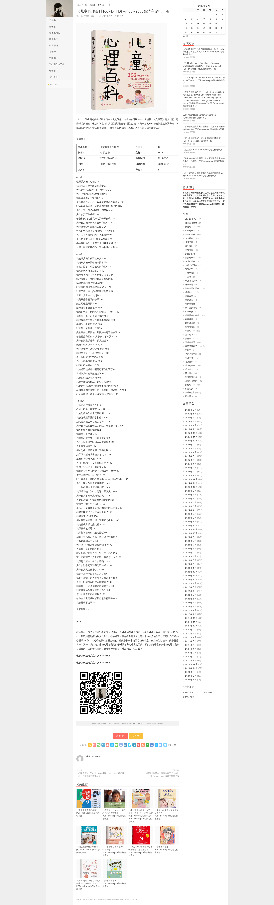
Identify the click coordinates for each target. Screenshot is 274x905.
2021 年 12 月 (191, 617)
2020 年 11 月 (191, 668)
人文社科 (189, 238)
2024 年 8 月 (191, 494)
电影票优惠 (190, 323)
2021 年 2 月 (191, 656)
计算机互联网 (191, 380)
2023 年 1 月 (191, 567)
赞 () (121, 735)
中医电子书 (190, 230)
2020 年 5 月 (191, 675)
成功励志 (189, 292)
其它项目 (189, 245)
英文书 (52, 20)
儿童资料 (189, 242)
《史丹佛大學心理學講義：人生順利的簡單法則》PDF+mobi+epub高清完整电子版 (203, 174)
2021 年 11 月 (191, 621)
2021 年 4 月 (191, 648)
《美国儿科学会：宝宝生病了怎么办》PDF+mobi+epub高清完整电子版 (162, 774)
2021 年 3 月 (191, 652)
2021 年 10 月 (191, 625)
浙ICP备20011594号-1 (129, 899)
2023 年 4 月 (191, 556)
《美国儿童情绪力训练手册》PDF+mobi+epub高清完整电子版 (88, 849)
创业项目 (53, 76)
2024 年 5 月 (191, 506)
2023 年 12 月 (191, 525)
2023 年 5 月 (191, 552)
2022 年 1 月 (191, 614)
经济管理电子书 (192, 346)
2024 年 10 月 (191, 486)
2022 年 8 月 (191, 587)
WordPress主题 (109, 899)
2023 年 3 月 (191, 560)
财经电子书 (190, 384)
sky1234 (96, 756)
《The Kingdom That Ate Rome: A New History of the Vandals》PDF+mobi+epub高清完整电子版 (204, 80)
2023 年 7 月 (191, 544)
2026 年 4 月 (191, 417)
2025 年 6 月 (191, 456)
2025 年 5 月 (191, 459)
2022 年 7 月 (191, 590)
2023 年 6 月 (191, 548)
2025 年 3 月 (191, 467)
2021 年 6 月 (191, 641)
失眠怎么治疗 (191, 265)
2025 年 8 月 (191, 448)
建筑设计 (189, 284)
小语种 (52, 51)
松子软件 (207, 692)
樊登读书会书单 (192, 315)
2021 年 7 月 (191, 637)
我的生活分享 (59, 8)
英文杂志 (53, 39)
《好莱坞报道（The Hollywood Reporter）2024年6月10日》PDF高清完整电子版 (100, 774)
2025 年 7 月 (191, 452)
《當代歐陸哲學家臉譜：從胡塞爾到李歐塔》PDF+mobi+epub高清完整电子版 (203, 139)
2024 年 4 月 (191, 510)
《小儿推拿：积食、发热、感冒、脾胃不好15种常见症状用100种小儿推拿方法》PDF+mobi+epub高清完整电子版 (140, 815)
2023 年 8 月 (191, 540)
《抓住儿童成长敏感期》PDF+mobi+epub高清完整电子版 (88, 812)
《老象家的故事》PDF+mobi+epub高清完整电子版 (166, 849)
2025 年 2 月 (191, 471)
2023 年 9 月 (191, 537)
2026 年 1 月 (191, 429)
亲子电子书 (102, 5)
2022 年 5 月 (191, 598)
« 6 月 (185, 36)
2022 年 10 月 (191, 579)
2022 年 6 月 (191, 594)
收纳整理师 (190, 303)
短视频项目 (190, 326)
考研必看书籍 (191, 353)
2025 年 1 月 (191, 475)
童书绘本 (189, 334)
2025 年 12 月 (191, 432)
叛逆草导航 (187, 692)
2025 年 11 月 (191, 436)
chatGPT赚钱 (191, 222)
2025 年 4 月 (191, 463)
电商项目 (189, 319)
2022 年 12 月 (191, 571)
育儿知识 (189, 361)
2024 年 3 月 (191, 513)
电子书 (52, 70)
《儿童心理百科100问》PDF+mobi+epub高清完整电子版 (122, 11)
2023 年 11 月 (191, 529)
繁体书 (52, 26)
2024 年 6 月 (191, 502)
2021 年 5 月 (191, 644)
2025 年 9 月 (191, 444)
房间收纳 (189, 296)
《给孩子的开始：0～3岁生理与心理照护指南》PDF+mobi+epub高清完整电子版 (114, 814)
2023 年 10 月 (191, 533)
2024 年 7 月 (191, 498)
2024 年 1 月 (191, 521)
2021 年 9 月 (191, 629)
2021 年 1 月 (191, 660)
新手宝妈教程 (191, 307)
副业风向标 (190, 253)
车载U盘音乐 (191, 392)
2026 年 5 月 (191, 413)
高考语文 (189, 396)
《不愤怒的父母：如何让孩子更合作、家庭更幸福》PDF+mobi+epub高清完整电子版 (140, 851)
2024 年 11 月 (191, 483)
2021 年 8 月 (191, 633)
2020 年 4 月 (191, 679)
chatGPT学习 (191, 218)
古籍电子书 (190, 261)
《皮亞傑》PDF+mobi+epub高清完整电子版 (202, 149)
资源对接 (189, 388)
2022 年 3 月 (191, 606)
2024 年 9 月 (191, 490)
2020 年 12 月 (191, 664)
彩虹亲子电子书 (56, 64)
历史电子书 (190, 257)
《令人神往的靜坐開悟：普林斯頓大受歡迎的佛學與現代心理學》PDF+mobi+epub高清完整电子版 (204, 161)
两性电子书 (190, 226)
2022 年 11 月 (191, 575)
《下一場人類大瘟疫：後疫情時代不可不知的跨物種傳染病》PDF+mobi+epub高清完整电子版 (204, 128)
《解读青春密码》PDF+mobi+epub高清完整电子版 (114, 883)
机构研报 (53, 45)
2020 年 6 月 (191, 671)
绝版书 (52, 57)
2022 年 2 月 (191, 610)
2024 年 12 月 (191, 479)
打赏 (137, 735)
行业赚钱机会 (191, 376)
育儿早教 (189, 357)
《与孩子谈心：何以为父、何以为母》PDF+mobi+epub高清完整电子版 (114, 851)
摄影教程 (189, 299)
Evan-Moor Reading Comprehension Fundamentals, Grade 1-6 (199, 116)
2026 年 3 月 (191, 421)
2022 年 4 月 (191, 602)
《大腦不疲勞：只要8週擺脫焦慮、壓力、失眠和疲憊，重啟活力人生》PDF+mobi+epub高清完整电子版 (203, 51)
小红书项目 (190, 272)
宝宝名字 (189, 269)
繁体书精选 (54, 32)
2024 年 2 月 (191, 517)
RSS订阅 (53, 84)
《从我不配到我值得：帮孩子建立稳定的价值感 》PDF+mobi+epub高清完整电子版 (88, 884)
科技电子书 (190, 330)
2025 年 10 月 (191, 440)
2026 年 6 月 (191, 409)
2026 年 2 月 (191, 425)
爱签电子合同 (188, 697)
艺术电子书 (190, 365)
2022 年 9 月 (191, 583)
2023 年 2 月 (191, 564)
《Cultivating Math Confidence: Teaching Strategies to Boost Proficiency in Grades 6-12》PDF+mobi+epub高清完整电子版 (202, 66)
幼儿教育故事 (191, 280)
